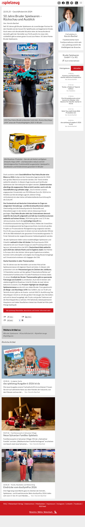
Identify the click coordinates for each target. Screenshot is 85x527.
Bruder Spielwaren (11, 333)
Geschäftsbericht (27, 333)
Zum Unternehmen (72, 61)
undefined (23, 317)
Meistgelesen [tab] (65, 68)
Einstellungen (22, 320)
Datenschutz (29, 504)
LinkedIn (69, 504)
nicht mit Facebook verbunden (4, 317)
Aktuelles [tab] (77, 68)
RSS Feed (42, 506)
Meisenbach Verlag (15, 504)
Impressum (51, 504)
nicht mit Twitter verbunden (4, 320)
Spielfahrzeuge (41, 333)
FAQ (5, 504)
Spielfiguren (8, 336)
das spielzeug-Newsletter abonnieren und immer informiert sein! (28, 310)
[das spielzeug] (10, 3)
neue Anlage (15, 231)
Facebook (78, 504)
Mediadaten (40, 504)
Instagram (60, 504)
